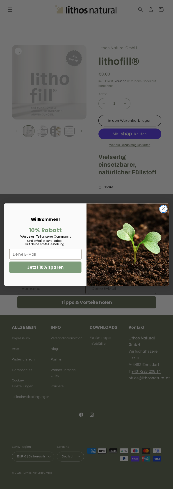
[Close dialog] (163, 208)
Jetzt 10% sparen (45, 267)
